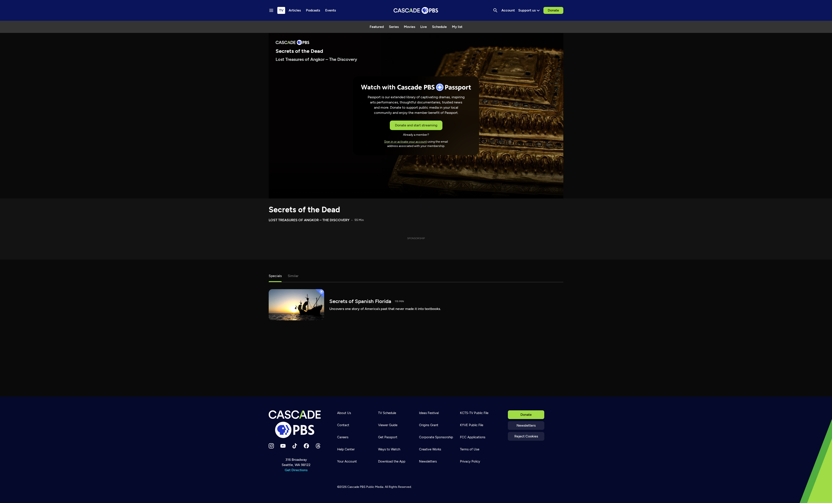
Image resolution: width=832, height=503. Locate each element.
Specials (275, 276)
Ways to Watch (389, 449)
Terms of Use (469, 449)
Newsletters (526, 425)
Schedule (439, 27)
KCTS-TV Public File (474, 413)
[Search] (495, 10)
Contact (343, 425)
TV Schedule (387, 413)
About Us (344, 413)
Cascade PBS (356, 487)
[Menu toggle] (271, 10)
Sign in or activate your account (405, 141)
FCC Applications (472, 437)
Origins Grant (428, 425)
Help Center (346, 449)
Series (394, 27)
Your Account (347, 461)
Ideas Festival (429, 413)
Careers (342, 437)
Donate (553, 10)
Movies (409, 27)
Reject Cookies (526, 436)
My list (457, 27)
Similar (293, 276)
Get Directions (296, 470)
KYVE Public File (471, 425)
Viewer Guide (387, 425)
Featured (377, 27)
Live (423, 27)
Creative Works (430, 449)
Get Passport (387, 437)
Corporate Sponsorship (436, 437)
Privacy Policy (470, 461)
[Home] (296, 424)
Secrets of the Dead (304, 209)
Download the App (391, 461)
